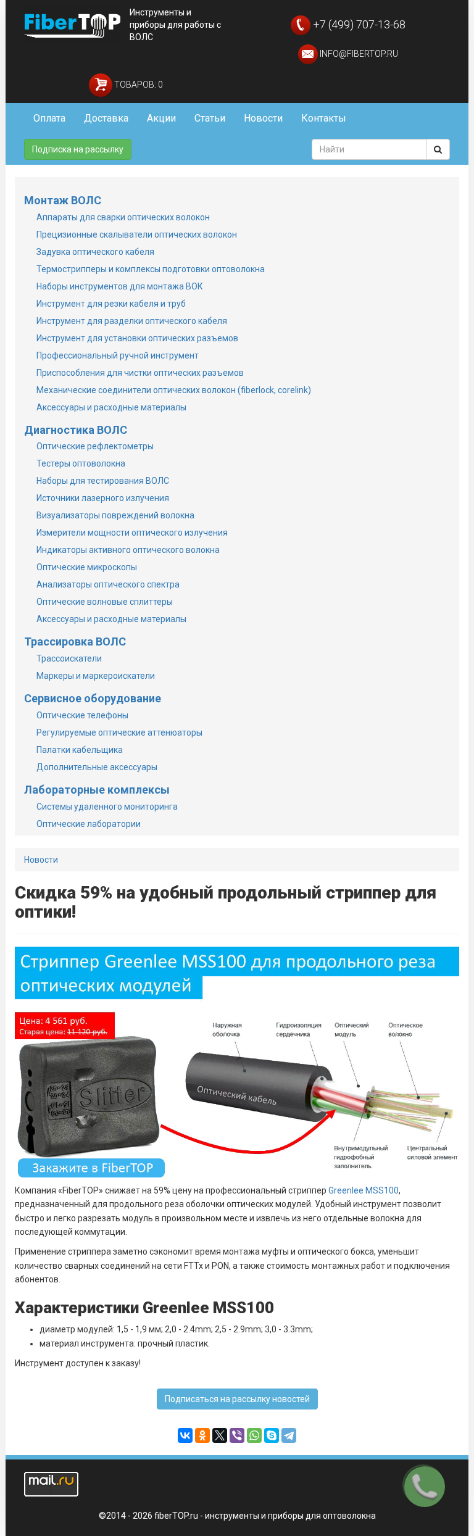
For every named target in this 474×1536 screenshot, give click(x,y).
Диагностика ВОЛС (75, 429)
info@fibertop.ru (358, 54)
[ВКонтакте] (185, 1435)
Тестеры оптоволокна (80, 463)
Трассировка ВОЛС (75, 641)
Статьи (209, 118)
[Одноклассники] (202, 1435)
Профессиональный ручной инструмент (117, 355)
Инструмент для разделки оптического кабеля (131, 321)
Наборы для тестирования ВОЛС (102, 481)
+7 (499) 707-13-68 (357, 24)
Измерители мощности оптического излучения (132, 533)
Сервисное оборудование (92, 698)
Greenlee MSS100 (363, 1190)
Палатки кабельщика (79, 750)
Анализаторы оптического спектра (108, 584)
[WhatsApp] (254, 1435)
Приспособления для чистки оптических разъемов (140, 373)
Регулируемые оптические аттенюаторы (119, 732)
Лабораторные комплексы (97, 789)
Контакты (323, 118)
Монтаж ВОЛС (62, 200)
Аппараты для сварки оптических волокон (123, 217)
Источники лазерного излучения (102, 498)
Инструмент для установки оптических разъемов (137, 338)
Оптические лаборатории (88, 824)
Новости (263, 118)
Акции (161, 118)
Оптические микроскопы (86, 567)
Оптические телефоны (82, 715)
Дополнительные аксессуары (96, 767)
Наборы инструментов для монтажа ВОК (119, 286)
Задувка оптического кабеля (95, 252)
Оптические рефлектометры (95, 446)
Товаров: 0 (137, 84)
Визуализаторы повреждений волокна (115, 515)
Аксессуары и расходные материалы (111, 407)
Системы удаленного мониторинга (107, 807)
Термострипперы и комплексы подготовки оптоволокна (150, 269)
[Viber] (237, 1435)
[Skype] (271, 1435)
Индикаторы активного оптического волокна (128, 550)
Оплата (49, 118)
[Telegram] (288, 1435)
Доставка (106, 118)
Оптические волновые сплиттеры (104, 602)
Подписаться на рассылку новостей (237, 1399)
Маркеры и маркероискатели (95, 676)
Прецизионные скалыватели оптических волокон (136, 234)
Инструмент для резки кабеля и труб (111, 304)
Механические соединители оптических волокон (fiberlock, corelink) (173, 390)
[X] (219, 1435)
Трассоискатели (69, 658)
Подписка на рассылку (77, 149)
